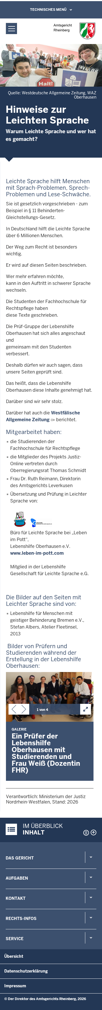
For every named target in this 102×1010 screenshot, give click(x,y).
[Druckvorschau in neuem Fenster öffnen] (85, 833)
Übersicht (13, 956)
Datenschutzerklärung (26, 971)
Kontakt (16, 898)
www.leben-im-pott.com (37, 553)
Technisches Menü (48, 9)
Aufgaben (17, 878)
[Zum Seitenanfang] (93, 832)
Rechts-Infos (21, 918)
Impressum (15, 985)
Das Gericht (20, 858)
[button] (13, 710)
